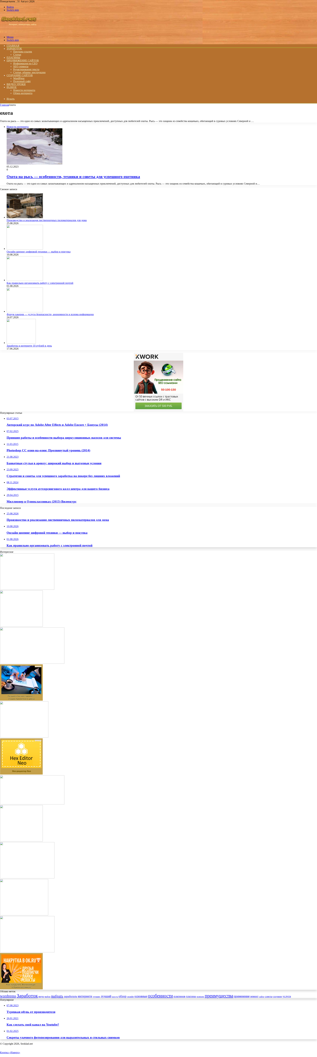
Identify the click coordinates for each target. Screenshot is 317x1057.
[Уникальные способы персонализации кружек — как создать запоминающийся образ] (27, 877)
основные (140, 996)
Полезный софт (22, 81)
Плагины (13, 57)
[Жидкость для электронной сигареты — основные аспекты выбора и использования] (24, 736)
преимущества (219, 995)
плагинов (179, 996)
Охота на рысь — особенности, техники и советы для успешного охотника (73, 176)
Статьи (17, 54)
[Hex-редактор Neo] (21, 773)
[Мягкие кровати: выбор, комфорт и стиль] (27, 588)
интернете (85, 996)
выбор (48, 996)
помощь (200, 996)
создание (277, 996)
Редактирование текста (26, 69)
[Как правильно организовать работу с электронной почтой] (25, 280)
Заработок (14, 48)
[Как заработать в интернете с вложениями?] (21, 840)
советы (268, 996)
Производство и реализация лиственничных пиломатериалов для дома (47, 220)
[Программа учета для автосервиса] (32, 803)
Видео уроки (16, 84)
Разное (12, 87)
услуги (287, 996)
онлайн (130, 996)
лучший (106, 996)
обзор (122, 996)
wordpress (8, 996)
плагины (191, 996)
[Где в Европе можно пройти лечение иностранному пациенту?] (32, 662)
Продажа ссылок (22, 51)
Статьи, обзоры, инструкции (29, 72)
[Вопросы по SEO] (19, 31)
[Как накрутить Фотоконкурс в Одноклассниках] (21, 988)
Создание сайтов (20, 75)
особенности (160, 995)
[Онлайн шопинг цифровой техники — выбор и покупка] (25, 248)
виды (41, 996)
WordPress (18, 78)
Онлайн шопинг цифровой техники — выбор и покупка (38, 251)
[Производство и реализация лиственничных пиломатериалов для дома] (25, 217)
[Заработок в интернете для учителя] (21, 625)
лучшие (96, 996)
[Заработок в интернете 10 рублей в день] (21, 342)
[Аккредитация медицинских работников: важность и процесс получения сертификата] (24, 914)
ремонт (254, 996)
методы (115, 997)
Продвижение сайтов (23, 60)
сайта (261, 996)
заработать (70, 996)
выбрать (57, 996)
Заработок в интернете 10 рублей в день (29, 345)
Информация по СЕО (25, 63)
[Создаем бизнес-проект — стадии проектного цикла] (21, 699)
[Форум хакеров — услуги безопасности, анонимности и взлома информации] (25, 311)
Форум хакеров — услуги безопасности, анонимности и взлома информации (50, 314)
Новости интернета (24, 90)
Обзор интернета (22, 93)
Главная (4, 104)
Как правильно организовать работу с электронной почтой (40, 283)
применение (242, 996)
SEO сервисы (20, 66)
